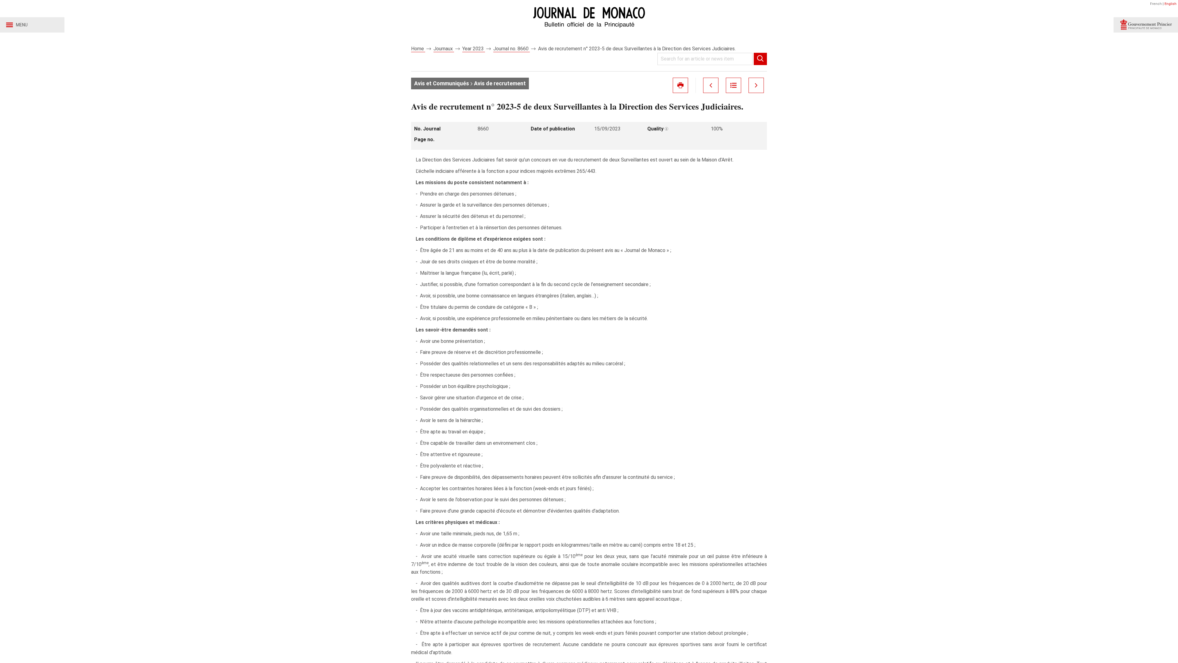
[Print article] (680, 85)
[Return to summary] (733, 85)
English (1170, 4)
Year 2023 (473, 49)
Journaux (443, 49)
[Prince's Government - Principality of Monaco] (1146, 25)
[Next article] (756, 85)
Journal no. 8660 (511, 49)
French (1156, 4)
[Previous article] (710, 85)
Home (418, 49)
